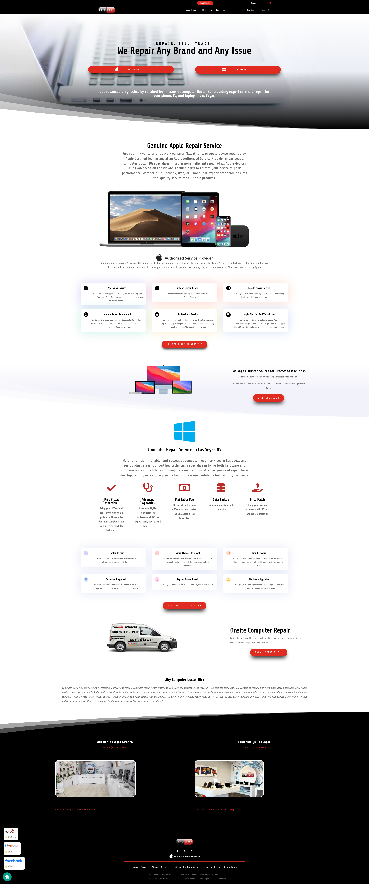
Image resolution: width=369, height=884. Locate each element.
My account (255, 3)
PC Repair (206, 10)
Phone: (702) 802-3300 (114, 747)
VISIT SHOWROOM (268, 397)
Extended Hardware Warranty (187, 867)
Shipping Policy (213, 867)
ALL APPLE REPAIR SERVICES (184, 344)
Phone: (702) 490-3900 (254, 747)
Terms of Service (140, 867)
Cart (264, 3)
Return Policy (230, 867)
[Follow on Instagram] (191, 851)
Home (180, 10)
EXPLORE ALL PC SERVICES (184, 605)
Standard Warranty (161, 867)
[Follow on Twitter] (184, 851)
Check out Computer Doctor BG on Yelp (75, 809)
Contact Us (265, 10)
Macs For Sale (205, 3)
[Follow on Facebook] (177, 851)
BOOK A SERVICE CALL (268, 652)
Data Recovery (221, 10)
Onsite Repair (238, 10)
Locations (251, 10)
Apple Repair (191, 10)
